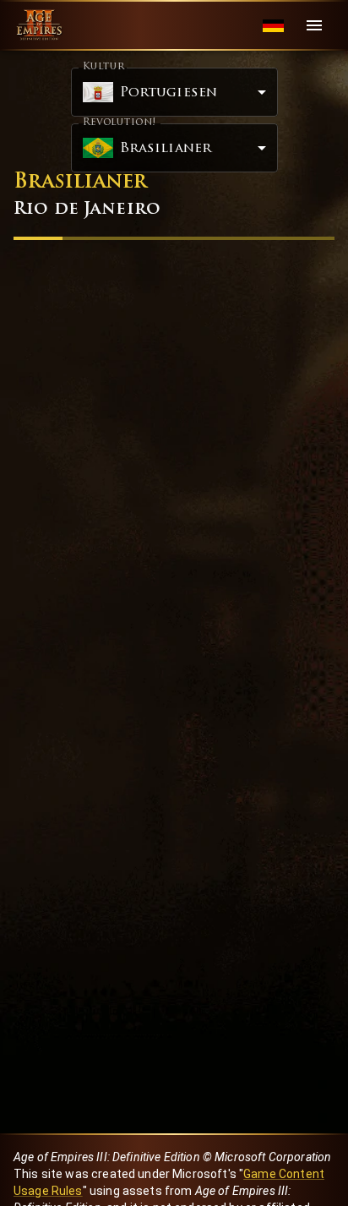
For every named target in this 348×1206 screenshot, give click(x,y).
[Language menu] (273, 25)
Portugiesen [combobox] (169, 93)
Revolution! (119, 122)
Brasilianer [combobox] (166, 149)
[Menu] (314, 25)
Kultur (103, 67)
